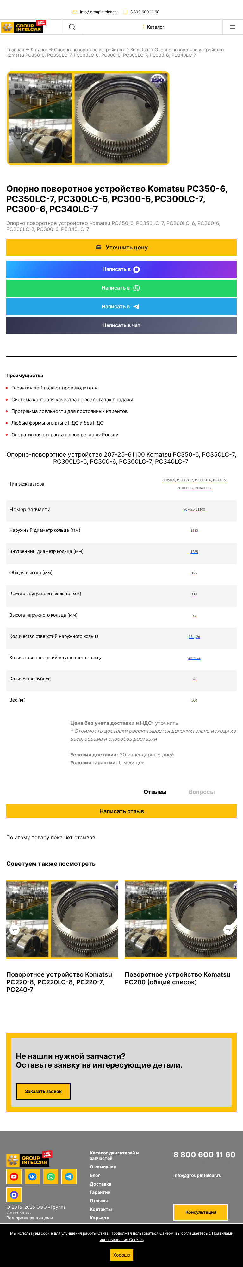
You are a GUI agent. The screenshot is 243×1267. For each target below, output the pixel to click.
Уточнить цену (127, 247)
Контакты (101, 1209)
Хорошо (121, 1254)
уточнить (166, 723)
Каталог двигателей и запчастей (114, 1155)
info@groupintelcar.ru (99, 12)
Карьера (99, 1217)
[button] (14, 930)
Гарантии (100, 1192)
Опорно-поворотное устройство (89, 49)
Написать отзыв (121, 811)
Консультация (200, 1212)
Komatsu (139, 49)
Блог (95, 1175)
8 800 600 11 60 (144, 12)
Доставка (100, 1184)
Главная (15, 49)
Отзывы (155, 791)
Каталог (39, 49)
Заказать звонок (43, 1091)
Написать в (117, 269)
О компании (103, 1166)
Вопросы (202, 791)
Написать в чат (121, 325)
